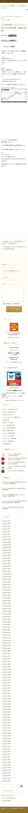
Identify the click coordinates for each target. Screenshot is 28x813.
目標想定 (5, 420)
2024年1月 (5, 603)
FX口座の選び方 (7, 414)
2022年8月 (5, 648)
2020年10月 (5, 706)
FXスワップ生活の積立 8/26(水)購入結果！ (13, 507)
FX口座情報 (6, 443)
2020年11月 (5, 704)
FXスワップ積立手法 (8, 412)
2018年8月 (5, 775)
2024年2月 (5, 600)
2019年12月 (5, 733)
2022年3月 (5, 661)
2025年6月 (5, 558)
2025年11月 (5, 544)
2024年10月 (5, 579)
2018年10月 (5, 770)
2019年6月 (5, 749)
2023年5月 (5, 624)
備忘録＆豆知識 (7, 430)
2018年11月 (5, 767)
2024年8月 (5, 584)
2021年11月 (5, 672)
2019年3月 (5, 757)
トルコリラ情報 (7, 433)
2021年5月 (5, 688)
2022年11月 (5, 640)
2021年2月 (5, 696)
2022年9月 (5, 645)
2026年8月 (5, 521)
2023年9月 (5, 613)
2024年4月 (5, 595)
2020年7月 (5, 714)
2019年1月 (5, 762)
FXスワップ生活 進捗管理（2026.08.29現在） (14, 488)
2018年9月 (5, 773)
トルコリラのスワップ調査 (9, 417)
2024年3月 (5, 598)
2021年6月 (5, 685)
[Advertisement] (14, 121)
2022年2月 (5, 664)
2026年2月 (5, 537)
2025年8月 (5, 552)
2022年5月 (5, 656)
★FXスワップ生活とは (14, 337)
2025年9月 (5, 550)
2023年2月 (5, 632)
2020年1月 (5, 730)
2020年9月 (5, 709)
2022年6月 (5, 653)
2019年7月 (5, 746)
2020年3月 (5, 725)
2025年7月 (5, 555)
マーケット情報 (12, 35)
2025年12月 (5, 542)
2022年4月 (5, 659)
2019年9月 (5, 741)
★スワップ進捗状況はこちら (14, 362)
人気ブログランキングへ (7, 795)
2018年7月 (5, 778)
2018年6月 (5, 780)
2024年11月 (5, 576)
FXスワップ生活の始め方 (9, 409)
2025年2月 (5, 568)
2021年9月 (5, 677)
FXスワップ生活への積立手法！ (16, 470)
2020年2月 (5, 727)
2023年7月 (5, 619)
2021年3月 (5, 693)
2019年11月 (5, 735)
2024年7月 (5, 587)
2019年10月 (5, 738)
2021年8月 (5, 680)
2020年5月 (5, 719)
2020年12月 (5, 701)
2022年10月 (5, 643)
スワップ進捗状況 (7, 425)
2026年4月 (5, 531)
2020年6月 (5, 717)
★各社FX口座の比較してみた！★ (14, 400)
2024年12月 (5, 574)
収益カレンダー (7, 422)
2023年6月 (5, 621)
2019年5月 (5, 751)
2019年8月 (5, 743)
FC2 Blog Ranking (6, 800)
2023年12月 (5, 605)
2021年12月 (5, 669)
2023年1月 (5, 635)
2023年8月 (5, 616)
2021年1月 (5, 698)
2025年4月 (5, 563)
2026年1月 (5, 539)
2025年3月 (5, 566)
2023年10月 (5, 611)
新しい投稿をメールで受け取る (12, 303)
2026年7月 (5, 523)
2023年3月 (5, 629)
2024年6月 (5, 590)
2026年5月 (5, 529)
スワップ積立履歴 (7, 427)
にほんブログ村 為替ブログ (8, 798)
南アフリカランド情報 (8, 438)
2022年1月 (5, 666)
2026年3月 (5, 534)
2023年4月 (5, 627)
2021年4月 (5, 690)
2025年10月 (5, 547)
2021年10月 (5, 674)
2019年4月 (5, 754)
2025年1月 (5, 571)
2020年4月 (5, 722)
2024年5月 (5, 592)
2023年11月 (5, 608)
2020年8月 (5, 712)
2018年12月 (5, 765)
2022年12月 (5, 637)
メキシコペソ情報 (7, 435)
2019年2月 (5, 759)
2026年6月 (5, 526)
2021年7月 (5, 682)
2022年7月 (5, 651)
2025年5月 (5, 560)
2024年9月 (5, 582)
